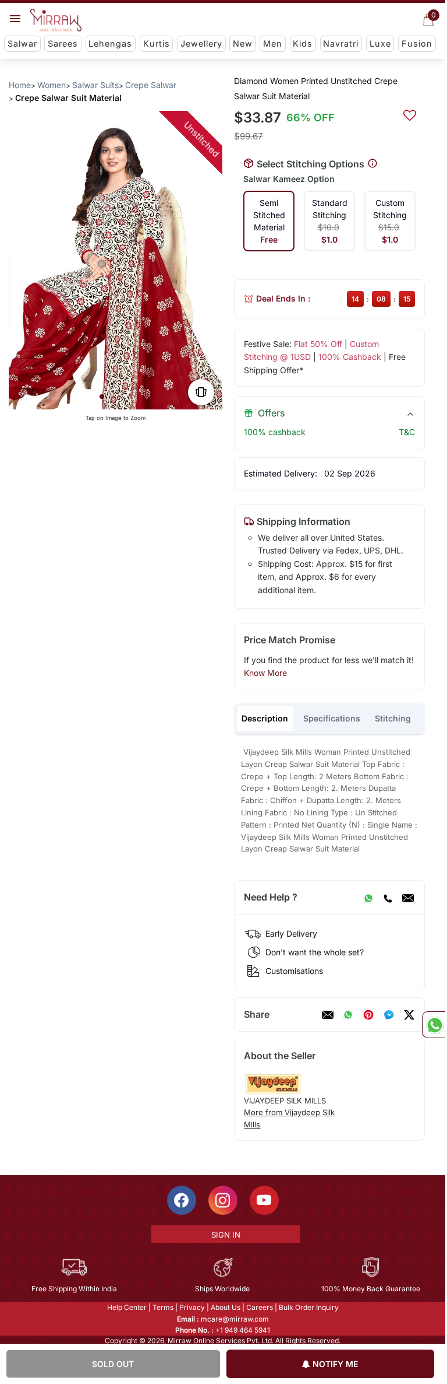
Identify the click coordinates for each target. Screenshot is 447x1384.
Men (272, 43)
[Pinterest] (368, 1015)
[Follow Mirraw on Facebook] (181, 1200)
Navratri (341, 43)
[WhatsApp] (368, 897)
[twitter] (409, 1015)
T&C (407, 432)
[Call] (387, 897)
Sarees (63, 43)
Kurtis (156, 43)
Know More (265, 673)
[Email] (408, 897)
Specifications (331, 718)
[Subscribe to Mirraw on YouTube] (264, 1200)
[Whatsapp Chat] (433, 1024)
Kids (303, 43)
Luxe (380, 43)
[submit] (409, 113)
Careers (259, 1307)
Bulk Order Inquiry (309, 1307)
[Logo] (55, 20)
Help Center (127, 1307)
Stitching (393, 718)
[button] (102, 396)
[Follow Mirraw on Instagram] (222, 1200)
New (243, 43)
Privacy (192, 1307)
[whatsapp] (348, 1015)
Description (265, 718)
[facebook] (389, 1015)
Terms (162, 1307)
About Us (225, 1307)
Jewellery (201, 43)
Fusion (417, 43)
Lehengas (110, 43)
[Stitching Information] (372, 163)
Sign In (225, 1234)
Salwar (22, 43)
